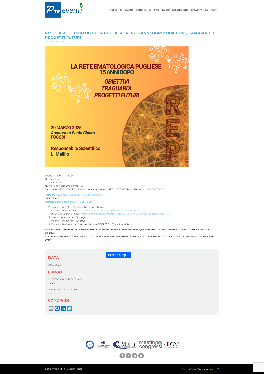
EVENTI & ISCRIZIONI (175, 9)
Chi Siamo (126, 9)
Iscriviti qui (118, 255)
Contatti (211, 9)
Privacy (185, 369)
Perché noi (143, 9)
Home (113, 9)
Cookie (193, 369)
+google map (54, 293)
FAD (156, 9)
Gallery (196, 9)
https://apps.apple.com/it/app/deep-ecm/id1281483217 (109, 210)
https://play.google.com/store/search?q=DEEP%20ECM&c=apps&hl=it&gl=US (125, 213)
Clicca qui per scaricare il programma (82, 195)
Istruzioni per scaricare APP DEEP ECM (68, 201)
